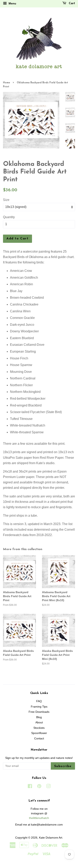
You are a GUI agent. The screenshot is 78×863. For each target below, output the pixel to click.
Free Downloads (39, 711)
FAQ (39, 701)
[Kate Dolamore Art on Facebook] (30, 786)
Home (6, 83)
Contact (39, 738)
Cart (71, 3)
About (39, 722)
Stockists (39, 727)
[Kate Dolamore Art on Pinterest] (39, 786)
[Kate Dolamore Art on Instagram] (48, 786)
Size (6, 200)
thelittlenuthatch (39, 818)
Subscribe (63, 766)
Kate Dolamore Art (50, 837)
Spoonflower (39, 733)
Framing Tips (39, 706)
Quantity (9, 217)
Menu (12, 3)
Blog (39, 717)
